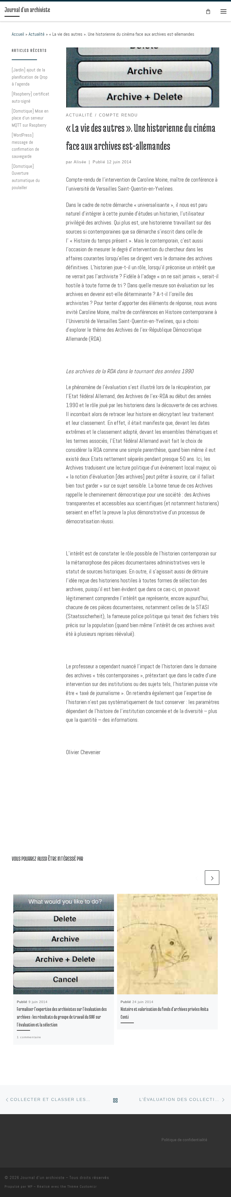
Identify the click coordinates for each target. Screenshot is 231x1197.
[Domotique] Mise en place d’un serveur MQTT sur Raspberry (30, 118)
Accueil (18, 34)
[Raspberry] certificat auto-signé (30, 97)
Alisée (80, 162)
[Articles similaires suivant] (212, 877)
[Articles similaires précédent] (196, 877)
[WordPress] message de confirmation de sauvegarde (25, 145)
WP (30, 1186)
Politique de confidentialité (184, 1139)
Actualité (37, 34)
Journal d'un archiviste (42, 1177)
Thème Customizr (82, 1186)
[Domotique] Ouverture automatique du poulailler (26, 176)
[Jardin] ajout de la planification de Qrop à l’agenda (30, 77)
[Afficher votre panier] (208, 11)
